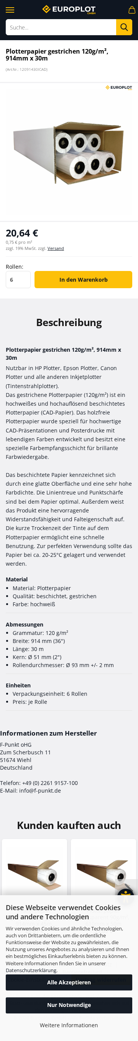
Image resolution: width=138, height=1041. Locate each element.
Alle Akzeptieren (69, 982)
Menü (9, 8)
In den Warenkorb (83, 279)
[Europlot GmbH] (69, 9)
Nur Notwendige (69, 1004)
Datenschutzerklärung (31, 970)
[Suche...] (124, 27)
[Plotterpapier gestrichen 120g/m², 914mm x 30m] (69, 151)
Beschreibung (69, 322)
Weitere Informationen (69, 1025)
